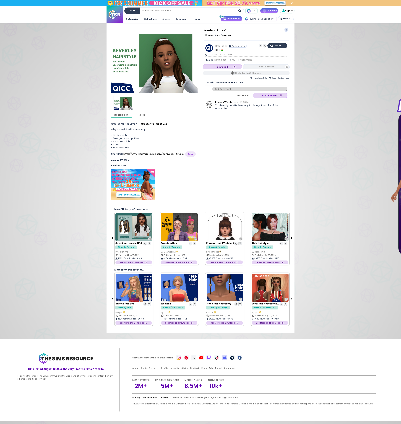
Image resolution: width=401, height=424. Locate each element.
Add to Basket (266, 66)
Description (121, 114)
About (135, 368)
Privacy (136, 397)
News (197, 19)
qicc (217, 49)
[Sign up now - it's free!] (133, 184)
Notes (142, 114)
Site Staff (194, 368)
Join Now (272, 10)
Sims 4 (211, 35)
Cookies (163, 397)
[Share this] (265, 46)
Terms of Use (150, 397)
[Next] (291, 237)
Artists (165, 19)
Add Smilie (242, 95)
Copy (190, 154)
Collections (150, 19)
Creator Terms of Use (154, 123)
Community (182, 19)
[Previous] (112, 237)
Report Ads (207, 368)
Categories (132, 19)
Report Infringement (225, 368)
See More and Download (132, 262)
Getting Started (148, 368)
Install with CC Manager (249, 73)
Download (222, 67)
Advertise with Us (179, 368)
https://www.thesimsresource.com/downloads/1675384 (154, 154)
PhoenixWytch (223, 102)
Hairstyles (226, 35)
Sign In (289, 10)
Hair (218, 35)
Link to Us (163, 368)
